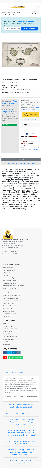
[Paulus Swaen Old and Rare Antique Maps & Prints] (18, 7)
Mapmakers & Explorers (10, 278)
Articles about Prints (9, 283)
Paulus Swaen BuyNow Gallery (12, 295)
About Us (6, 323)
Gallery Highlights (8, 303)
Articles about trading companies (13, 285)
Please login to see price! (25, 22)
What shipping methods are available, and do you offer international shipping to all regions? (21, 422)
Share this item (31, 125)
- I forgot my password (10, 329)
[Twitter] (9, 352)
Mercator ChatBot (8, 311)
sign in (37, 107)
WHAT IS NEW (7, 331)
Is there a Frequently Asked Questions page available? (21, 442)
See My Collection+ (30, 119)
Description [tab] (21, 159)
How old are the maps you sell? (18, 413)
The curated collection (10, 306)
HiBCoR (5, 341)
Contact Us (6, 316)
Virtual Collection (8, 339)
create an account (28, 109)
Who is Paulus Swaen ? (14, 373)
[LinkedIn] (14, 352)
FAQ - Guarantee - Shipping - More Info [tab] (21, 163)
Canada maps (9, 14)
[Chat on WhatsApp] (15, 357)
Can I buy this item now (10, 298)
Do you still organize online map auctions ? (21, 462)
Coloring (5, 275)
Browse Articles (8, 267)
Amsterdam (6, 344)
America (11, 12)
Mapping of (6, 272)
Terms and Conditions (10, 314)
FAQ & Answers (8, 308)
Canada (18, 12)
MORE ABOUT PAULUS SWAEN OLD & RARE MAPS (21, 396)
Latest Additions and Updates (12, 301)
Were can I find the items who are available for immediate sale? (21, 406)
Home (4, 12)
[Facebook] (5, 352)
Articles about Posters (10, 280)
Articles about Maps (9, 270)
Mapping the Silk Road (10, 288)
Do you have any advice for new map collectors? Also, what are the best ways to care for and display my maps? (21, 432)
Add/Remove (32, 114)
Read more (36, 149)
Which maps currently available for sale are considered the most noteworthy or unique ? (21, 452)
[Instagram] (18, 352)
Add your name (7, 112)
